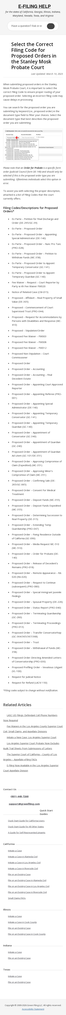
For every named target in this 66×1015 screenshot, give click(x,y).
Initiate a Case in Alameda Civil (22, 856)
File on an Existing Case (19, 874)
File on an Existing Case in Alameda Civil (27, 880)
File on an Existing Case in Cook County (27, 934)
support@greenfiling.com (24, 803)
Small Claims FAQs (17, 898)
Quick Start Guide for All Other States (26, 826)
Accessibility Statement (33, 1009)
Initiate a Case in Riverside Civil (23, 868)
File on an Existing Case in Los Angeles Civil (28, 886)
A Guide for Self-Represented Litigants (26, 832)
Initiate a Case (15, 850)
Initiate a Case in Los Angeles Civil (24, 862)
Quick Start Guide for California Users (26, 820)
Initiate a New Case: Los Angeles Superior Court (31, 737)
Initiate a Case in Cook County (22, 922)
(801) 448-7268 (20, 796)
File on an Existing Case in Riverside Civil (27, 892)
